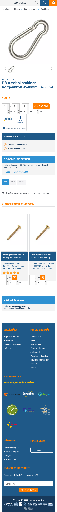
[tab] (5, 182)
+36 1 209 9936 (16, 171)
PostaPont (8, 340)
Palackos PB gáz (11, 447)
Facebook (38, 450)
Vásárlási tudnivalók (39, 355)
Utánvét (7, 348)
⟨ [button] (5, 68)
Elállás (33, 367)
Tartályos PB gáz (11, 451)
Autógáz (7, 455)
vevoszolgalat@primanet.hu (19, 308)
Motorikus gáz (10, 459)
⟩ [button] (51, 68)
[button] (8, 105)
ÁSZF (32, 340)
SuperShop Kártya (12, 336)
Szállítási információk (39, 359)
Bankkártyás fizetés (12, 344)
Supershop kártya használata (16, 128)
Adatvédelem (36, 344)
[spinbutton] (4, 106)
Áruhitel (33, 363)
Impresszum (35, 336)
